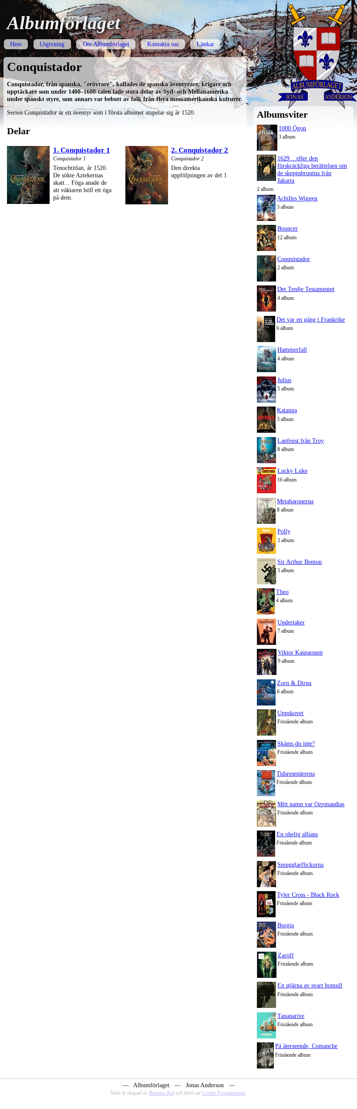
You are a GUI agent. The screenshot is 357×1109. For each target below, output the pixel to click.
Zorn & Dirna (294, 682)
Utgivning (52, 44)
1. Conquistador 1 (81, 150)
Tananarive (290, 1015)
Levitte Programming (224, 1092)
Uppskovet (290, 712)
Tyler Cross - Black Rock (308, 894)
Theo (282, 591)
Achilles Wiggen (297, 198)
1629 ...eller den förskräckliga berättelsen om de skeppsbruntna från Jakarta (312, 169)
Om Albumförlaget (106, 44)
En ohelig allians (297, 834)
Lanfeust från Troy (300, 440)
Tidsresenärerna (295, 773)
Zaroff (286, 955)
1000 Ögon (292, 128)
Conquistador (293, 258)
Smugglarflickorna (300, 864)
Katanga (287, 410)
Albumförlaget (63, 23)
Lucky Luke (292, 470)
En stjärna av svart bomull (309, 985)
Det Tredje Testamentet (305, 288)
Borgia (285, 925)
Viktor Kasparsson (300, 652)
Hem (16, 44)
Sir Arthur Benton (299, 561)
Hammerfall (292, 349)
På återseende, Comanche (306, 1045)
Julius (284, 379)
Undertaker (291, 622)
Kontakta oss (162, 44)
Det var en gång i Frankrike (310, 319)
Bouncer (287, 228)
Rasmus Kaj (161, 1092)
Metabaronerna (295, 501)
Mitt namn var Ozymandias (310, 803)
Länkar (205, 44)
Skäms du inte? (296, 743)
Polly (283, 531)
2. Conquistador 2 (199, 150)
